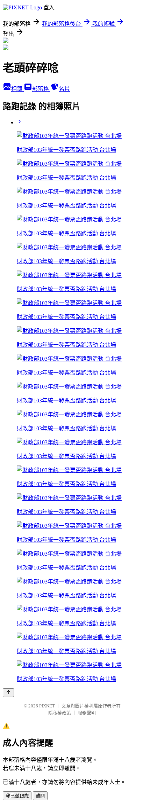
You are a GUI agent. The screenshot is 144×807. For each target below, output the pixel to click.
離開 (40, 796)
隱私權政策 (59, 712)
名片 (64, 89)
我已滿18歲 (17, 796)
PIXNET (47, 705)
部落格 (41, 89)
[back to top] (8, 692)
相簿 (17, 89)
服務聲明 (87, 712)
